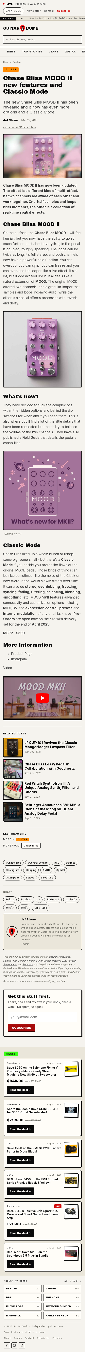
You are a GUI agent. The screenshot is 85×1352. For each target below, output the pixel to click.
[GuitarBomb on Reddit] (22, 1345)
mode (13, 10)
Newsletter (34, 10)
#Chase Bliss (13, 862)
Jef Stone (10, 120)
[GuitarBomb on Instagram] (14, 1345)
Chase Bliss (31, 845)
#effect (70, 862)
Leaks (54, 51)
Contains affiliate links (19, 127)
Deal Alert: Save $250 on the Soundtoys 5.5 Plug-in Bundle (27, 1253)
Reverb (71, 960)
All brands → (72, 1281)
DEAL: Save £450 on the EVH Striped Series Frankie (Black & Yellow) (32, 1181)
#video (30, 877)
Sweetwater (10, 964)
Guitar (70, 51)
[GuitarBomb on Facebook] (7, 1345)
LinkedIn (71, 899)
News (11, 51)
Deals (10, 1053)
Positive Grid (59, 960)
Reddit (10, 899)
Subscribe (64, 10)
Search (18, 1338)
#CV (57, 862)
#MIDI (46, 870)
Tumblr (10, 907)
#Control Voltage (38, 862)
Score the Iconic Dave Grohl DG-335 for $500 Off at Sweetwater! (32, 1110)
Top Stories (32, 51)
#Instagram (12, 870)
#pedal (60, 870)
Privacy (57, 1338)
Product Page (21, 654)
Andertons (64, 956)
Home (6, 62)
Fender (31, 960)
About (7, 1338)
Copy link (40, 907)
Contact (49, 10)
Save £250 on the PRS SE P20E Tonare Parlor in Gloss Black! (34, 1149)
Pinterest (53, 899)
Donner (22, 960)
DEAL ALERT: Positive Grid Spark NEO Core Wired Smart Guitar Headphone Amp (33, 1214)
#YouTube (47, 877)
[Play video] (42, 698)
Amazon (52, 956)
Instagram (19, 659)
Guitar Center (43, 960)
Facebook (26, 899)
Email (24, 907)
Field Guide (31, 438)
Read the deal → (20, 1089)
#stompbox (12, 877)
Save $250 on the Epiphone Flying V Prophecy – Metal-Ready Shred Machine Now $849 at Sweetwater (32, 1071)
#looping (31, 870)
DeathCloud (9, 960)
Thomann (28, 964)
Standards (43, 1338)
